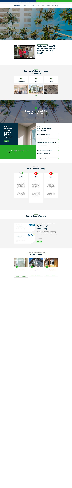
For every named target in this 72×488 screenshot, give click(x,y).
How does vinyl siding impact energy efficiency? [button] (44, 150)
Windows (33, 5)
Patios (53, 5)
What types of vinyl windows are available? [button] (44, 139)
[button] (35, 95)
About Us (28, 5)
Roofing (43, 5)
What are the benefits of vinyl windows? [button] (43, 134)
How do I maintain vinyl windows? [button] (42, 145)
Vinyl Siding (38, 5)
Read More (6, 141)
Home (25, 5)
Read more (23, 275)
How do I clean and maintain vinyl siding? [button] (43, 158)
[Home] (18, 5)
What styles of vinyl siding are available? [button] (43, 153)
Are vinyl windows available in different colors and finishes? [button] (46, 142)
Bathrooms (48, 5)
